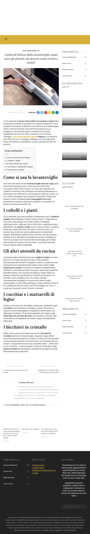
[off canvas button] (6, 39)
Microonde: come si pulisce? (30, 429)
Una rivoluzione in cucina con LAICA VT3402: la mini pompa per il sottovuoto (49, 431)
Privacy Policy (38, 465)
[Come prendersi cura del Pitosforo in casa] (74, 269)
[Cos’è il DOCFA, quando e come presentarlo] (74, 199)
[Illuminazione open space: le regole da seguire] (74, 292)
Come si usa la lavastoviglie (18, 158)
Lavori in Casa (74, 76)
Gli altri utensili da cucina (17, 164)
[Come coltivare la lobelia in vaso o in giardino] (74, 222)
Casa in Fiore (74, 63)
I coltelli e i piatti (13, 161)
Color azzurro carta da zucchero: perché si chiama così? (74, 253)
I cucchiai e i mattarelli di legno (20, 167)
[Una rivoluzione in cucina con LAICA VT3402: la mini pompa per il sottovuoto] (50, 418)
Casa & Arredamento (74, 57)
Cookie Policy (38, 468)
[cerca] (84, 39)
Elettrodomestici (31, 51)
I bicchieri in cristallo (15, 170)
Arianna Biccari (13, 112)
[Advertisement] (45, 17)
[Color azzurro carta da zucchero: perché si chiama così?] (74, 244)
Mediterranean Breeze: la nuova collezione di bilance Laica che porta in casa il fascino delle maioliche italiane (11, 433)
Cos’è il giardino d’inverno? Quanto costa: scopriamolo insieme (72, 171)
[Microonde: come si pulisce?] (31, 418)
